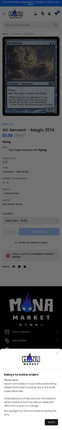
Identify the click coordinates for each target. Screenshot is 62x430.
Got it (51, 422)
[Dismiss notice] (57, 353)
